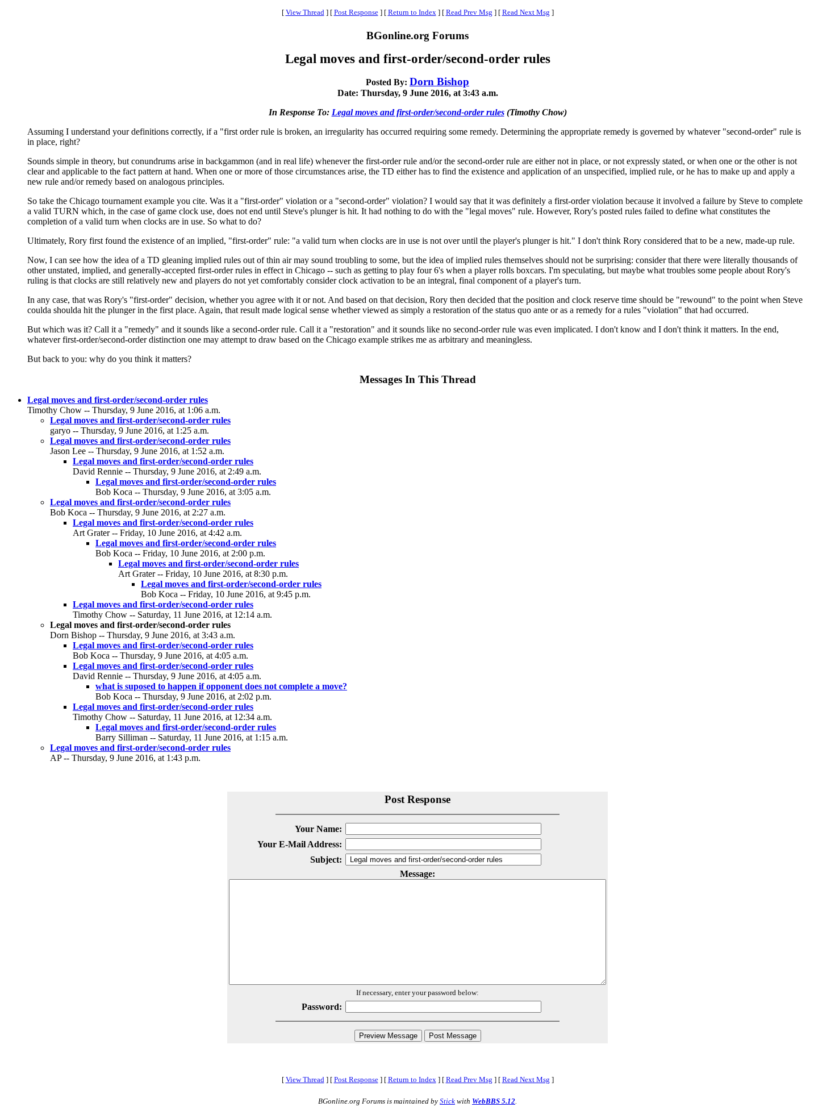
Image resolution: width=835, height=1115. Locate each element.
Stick (447, 1101)
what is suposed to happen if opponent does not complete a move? (221, 686)
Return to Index (412, 12)
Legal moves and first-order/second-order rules (418, 112)
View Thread (305, 12)
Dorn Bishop (439, 82)
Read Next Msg (526, 12)
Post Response (356, 12)
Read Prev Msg (469, 12)
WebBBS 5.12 (493, 1101)
